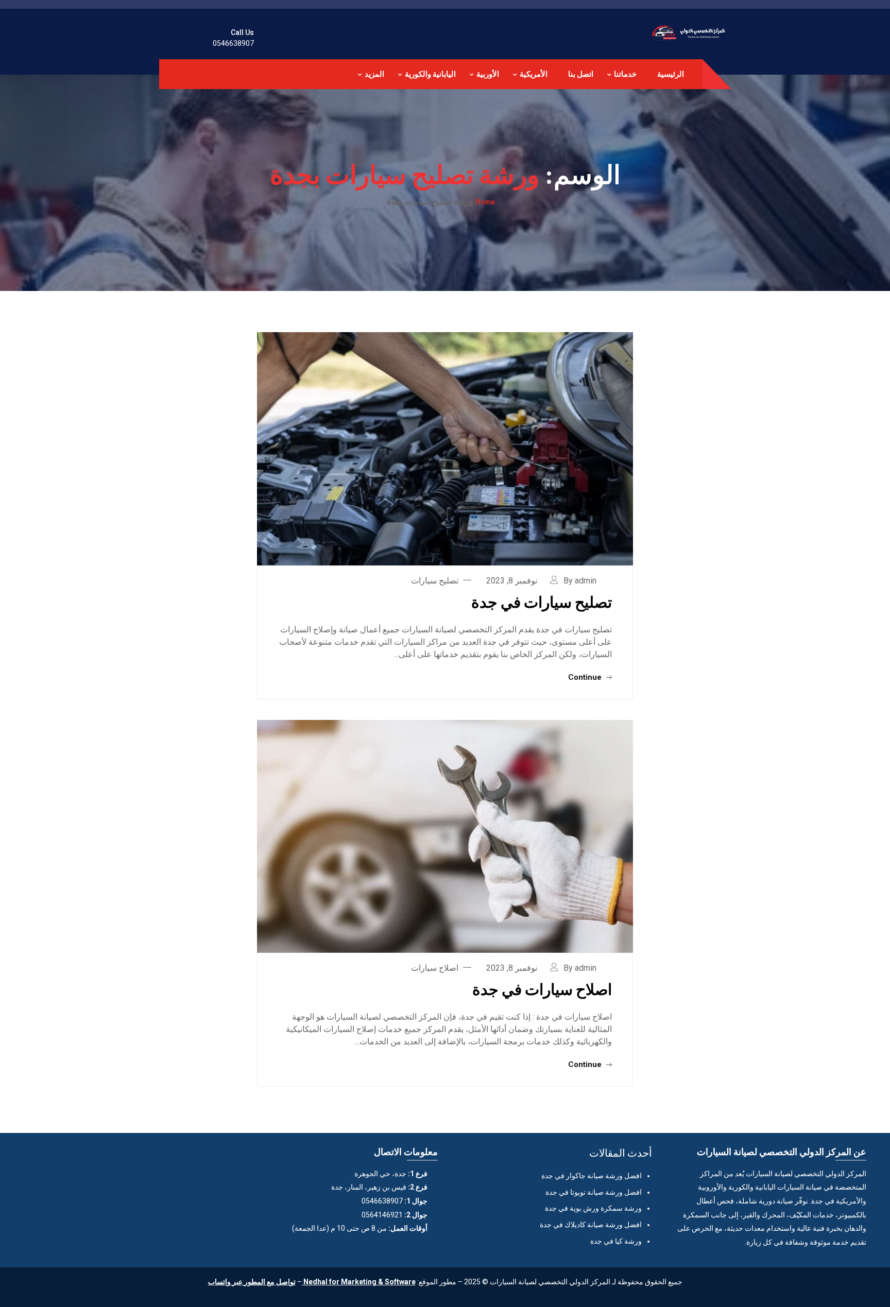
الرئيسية (670, 74)
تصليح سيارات (434, 581)
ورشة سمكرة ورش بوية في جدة (593, 1208)
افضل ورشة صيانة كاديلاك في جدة (591, 1224)
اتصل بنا (580, 74)
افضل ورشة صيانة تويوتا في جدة (593, 1192)
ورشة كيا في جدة (616, 1241)
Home (485, 201)
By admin (579, 581)
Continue (586, 677)
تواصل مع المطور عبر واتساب (252, 1282)
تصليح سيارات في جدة (541, 601)
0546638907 (233, 43)
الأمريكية (533, 74)
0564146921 (382, 1215)
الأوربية (487, 74)
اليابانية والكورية (430, 74)
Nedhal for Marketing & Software (359, 1282)
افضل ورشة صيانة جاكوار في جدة (591, 1176)
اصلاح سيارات (434, 968)
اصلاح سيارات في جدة (542, 988)
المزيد (374, 74)
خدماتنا (625, 74)
